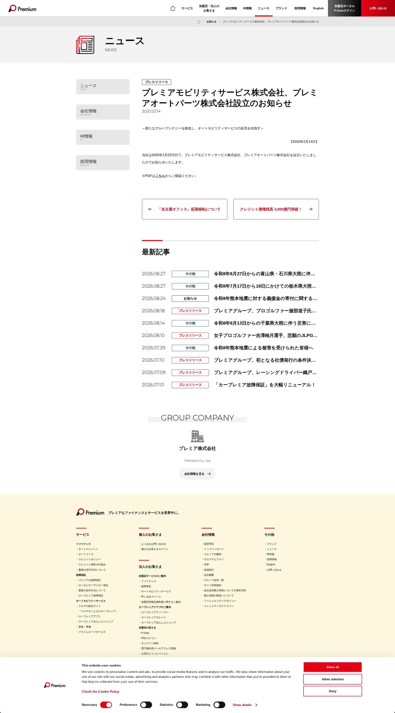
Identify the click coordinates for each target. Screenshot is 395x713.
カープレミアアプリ (90, 616)
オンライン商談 (150, 643)
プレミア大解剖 (212, 554)
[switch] (146, 704)
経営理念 (209, 543)
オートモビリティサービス (91, 600)
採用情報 (300, 8)
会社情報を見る (194, 473)
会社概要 (209, 575)
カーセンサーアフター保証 (93, 585)
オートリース (86, 554)
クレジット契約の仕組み (92, 564)
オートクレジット (88, 549)
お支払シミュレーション (154, 653)
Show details (242, 705)
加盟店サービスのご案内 (152, 576)
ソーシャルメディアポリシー (220, 600)
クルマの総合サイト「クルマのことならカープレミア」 (98, 609)
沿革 (206, 564)
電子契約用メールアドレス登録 (158, 648)
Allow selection (333, 679)
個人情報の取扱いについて (219, 595)
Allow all (332, 667)
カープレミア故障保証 (91, 595)
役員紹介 (209, 569)
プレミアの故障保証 (90, 580)
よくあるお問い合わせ (153, 543)
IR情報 (247, 8)
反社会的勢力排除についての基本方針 (225, 590)
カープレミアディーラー (154, 612)
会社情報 (231, 8)
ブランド (281, 8)
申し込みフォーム (151, 596)
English (318, 8)
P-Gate (145, 633)
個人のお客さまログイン (154, 549)
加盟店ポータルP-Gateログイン (344, 8)
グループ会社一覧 (214, 580)
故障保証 (81, 575)
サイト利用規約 (212, 585)
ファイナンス (83, 543)
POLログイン (148, 638)
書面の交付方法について (92, 569)
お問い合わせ (378, 8)
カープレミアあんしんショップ (96, 621)
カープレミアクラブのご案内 (155, 607)
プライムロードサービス (92, 632)
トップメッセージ (214, 549)
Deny (332, 691)
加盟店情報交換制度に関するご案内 (161, 601)
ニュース (264, 8)
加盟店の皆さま (147, 627)
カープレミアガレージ (153, 617)
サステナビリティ (214, 559)
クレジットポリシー (90, 559)
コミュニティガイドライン (219, 606)
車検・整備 (85, 626)
